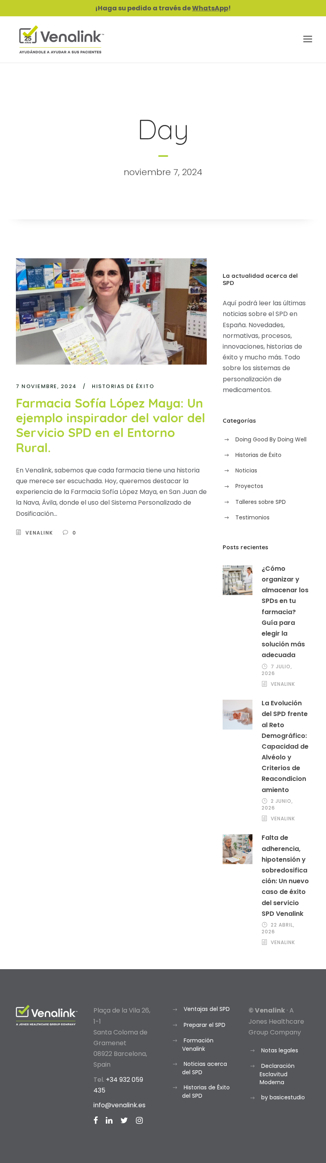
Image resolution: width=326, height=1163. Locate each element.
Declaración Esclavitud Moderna (277, 1074)
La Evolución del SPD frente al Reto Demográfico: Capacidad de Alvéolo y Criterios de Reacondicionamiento (285, 746)
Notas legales (279, 1050)
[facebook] (95, 1120)
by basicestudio (283, 1097)
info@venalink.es (119, 1105)
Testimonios (252, 517)
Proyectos (249, 486)
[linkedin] (109, 1120)
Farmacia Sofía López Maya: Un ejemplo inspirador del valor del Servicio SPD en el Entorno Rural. (110, 425)
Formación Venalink (197, 1044)
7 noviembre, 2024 (46, 386)
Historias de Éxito (123, 386)
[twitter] (124, 1120)
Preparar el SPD (204, 1025)
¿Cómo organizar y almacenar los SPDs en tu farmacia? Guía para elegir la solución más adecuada (285, 612)
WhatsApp (210, 8)
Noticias (246, 470)
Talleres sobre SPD (260, 502)
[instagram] (139, 1120)
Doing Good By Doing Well (271, 439)
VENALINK (39, 532)
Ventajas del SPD (207, 1009)
